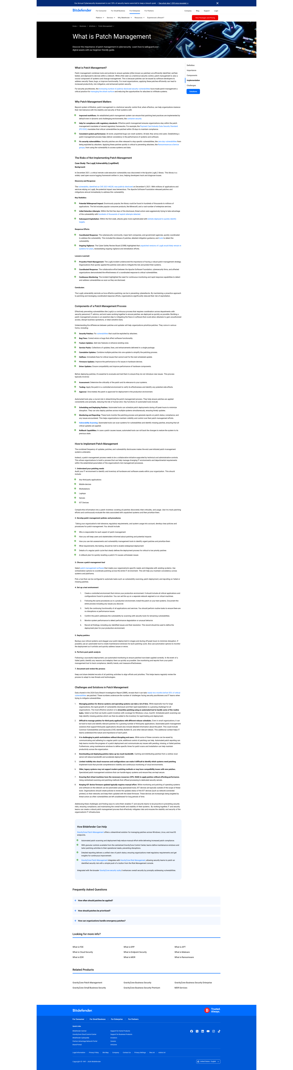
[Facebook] (191, 1031)
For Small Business (98, 1019)
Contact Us (127, 1052)
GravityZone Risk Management (132, 860)
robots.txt (161, 1052)
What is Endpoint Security (135, 952)
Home (75, 26)
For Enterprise (117, 1019)
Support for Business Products (121, 1034)
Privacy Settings (140, 1052)
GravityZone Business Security (137, 982)
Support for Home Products (120, 1031)
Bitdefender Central (79, 1031)
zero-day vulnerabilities (167, 141)
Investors (113, 1038)
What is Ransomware (184, 957)
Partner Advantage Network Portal (85, 1041)
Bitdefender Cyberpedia (81, 1038)
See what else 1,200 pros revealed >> (174, 3)
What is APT (180, 946)
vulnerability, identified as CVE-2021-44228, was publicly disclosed (105, 186)
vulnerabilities (102, 333)
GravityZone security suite (110, 870)
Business (83, 26)
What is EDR (78, 957)
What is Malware (182, 952)
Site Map (105, 1052)
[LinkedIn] (202, 1031)
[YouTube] (208, 1031)
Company (115, 1052)
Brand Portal (77, 1045)
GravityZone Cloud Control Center (84, 1034)
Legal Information (79, 1052)
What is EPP (129, 946)
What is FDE (78, 946)
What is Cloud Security (83, 952)
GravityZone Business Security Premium (142, 987)
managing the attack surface (102, 91)
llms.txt (152, 1052)
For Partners (133, 1019)
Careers (113, 1041)
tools (161, 238)
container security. (134, 118)
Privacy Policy (94, 1052)
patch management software (92, 568)
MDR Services (181, 987)
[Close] (217, 3)
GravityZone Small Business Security (89, 987)
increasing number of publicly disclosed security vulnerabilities (124, 88)
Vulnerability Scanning (88, 423)
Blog (197, 11)
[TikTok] (219, 1031)
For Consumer (78, 1019)
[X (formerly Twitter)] (197, 1031)
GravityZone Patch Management (90, 832)
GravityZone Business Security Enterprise (193, 982)
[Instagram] (213, 1031)
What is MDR (129, 957)
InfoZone (92, 26)
